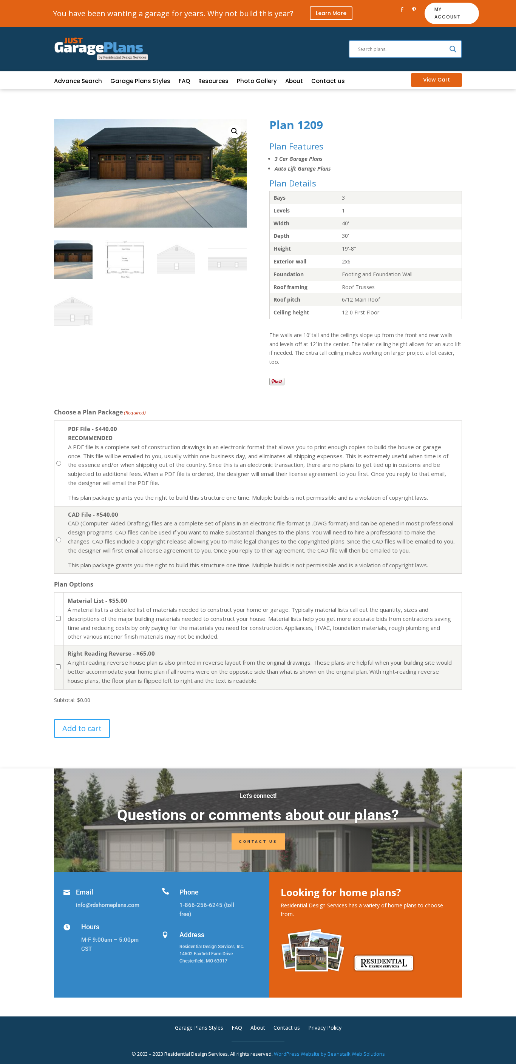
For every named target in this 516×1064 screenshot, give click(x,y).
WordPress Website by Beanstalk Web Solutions (329, 1053)
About (294, 82)
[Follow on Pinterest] (414, 9)
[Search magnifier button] (453, 49)
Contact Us (258, 841)
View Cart (436, 79)
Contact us (328, 82)
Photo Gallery (257, 82)
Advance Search (78, 82)
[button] (234, 131)
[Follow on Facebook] (401, 9)
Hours (90, 927)
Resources (213, 82)
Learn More (331, 13)
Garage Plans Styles (140, 82)
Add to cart (82, 728)
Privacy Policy (324, 1028)
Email (84, 892)
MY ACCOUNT (447, 13)
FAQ (184, 82)
